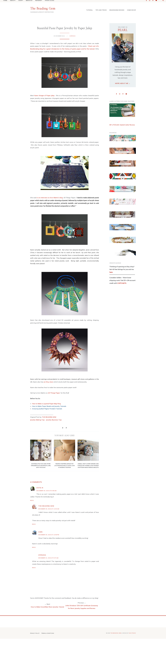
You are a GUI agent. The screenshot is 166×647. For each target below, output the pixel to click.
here (111, 272)
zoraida (42, 555)
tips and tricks (101, 10)
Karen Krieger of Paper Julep (44, 95)
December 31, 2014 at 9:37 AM (48, 558)
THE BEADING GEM (49, 417)
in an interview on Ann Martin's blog (50, 198)
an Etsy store (48, 382)
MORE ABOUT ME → (122, 83)
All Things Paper (54, 393)
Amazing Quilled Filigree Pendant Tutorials (47, 409)
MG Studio (132, 633)
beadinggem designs (117, 10)
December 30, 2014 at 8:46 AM (46, 490)
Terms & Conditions (47, 633)
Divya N (39, 488)
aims (40, 532)
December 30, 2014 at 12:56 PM (48, 534)
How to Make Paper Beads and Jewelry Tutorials (49, 406)
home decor (131, 10)
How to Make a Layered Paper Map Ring (46, 404)
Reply (32, 500)
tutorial (89, 10)
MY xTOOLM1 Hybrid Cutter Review (122, 125)
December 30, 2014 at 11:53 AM (48, 509)
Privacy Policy (35, 633)
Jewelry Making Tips (37, 420)
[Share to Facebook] (62, 428)
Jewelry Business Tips (54, 420)
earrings (72, 36)
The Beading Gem (42, 8)
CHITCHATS (121, 283)
